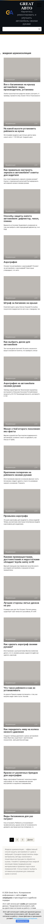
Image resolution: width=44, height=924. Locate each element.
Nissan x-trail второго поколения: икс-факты (22, 430)
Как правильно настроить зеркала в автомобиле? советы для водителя (21, 172)
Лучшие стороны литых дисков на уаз (21, 604)
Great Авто (27, 6)
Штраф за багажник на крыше (20, 303)
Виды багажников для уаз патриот (18, 817)
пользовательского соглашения (25, 918)
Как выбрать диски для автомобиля (17, 343)
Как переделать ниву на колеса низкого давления (21, 730)
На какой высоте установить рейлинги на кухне (20, 130)
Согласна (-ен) (22, 921)
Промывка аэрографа (16, 516)
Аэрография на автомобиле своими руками (19, 384)
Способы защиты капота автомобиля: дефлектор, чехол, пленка (21, 219)
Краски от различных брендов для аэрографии (21, 774)
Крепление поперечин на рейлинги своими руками (18, 473)
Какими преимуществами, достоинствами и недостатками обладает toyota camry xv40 (21, 559)
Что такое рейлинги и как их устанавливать (19, 689)
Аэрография (10, 262)
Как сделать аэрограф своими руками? (20, 645)
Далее (30, 840)
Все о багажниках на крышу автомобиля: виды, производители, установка (19, 87)
